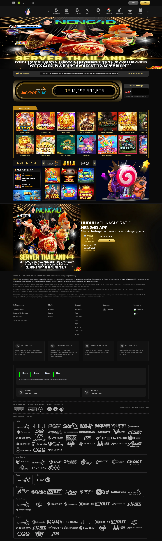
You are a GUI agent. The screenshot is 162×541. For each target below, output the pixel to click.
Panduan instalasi (106, 241)
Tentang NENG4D (18, 309)
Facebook (140, 310)
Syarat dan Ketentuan (20, 320)
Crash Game (119, 13)
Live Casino (77, 13)
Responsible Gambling (20, 313)
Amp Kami (110, 310)
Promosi (140, 13)
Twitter (139, 314)
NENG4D (15, 279)
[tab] (53, 163)
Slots (67, 13)
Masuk (133, 3)
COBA (54, 173)
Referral (50, 317)
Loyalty (50, 313)
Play (42, 93)
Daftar (145, 3)
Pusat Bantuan (18, 317)
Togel (98, 13)
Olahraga (109, 13)
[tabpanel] (81, 43)
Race (87, 13)
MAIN (26, 121)
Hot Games (56, 13)
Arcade (130, 13)
